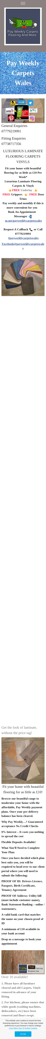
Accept (23, 1034)
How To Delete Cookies (27, 1028)
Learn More (13, 1028)
